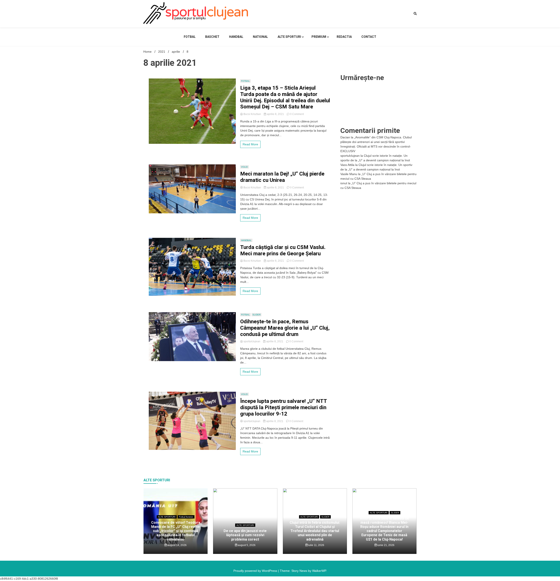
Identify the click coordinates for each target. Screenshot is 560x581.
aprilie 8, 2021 (275, 114)
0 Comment (297, 114)
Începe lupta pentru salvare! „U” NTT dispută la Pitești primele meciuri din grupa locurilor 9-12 (283, 407)
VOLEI (244, 167)
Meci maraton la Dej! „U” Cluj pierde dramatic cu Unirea (282, 177)
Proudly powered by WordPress (255, 570)
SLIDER (256, 314)
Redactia (344, 36)
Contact (368, 36)
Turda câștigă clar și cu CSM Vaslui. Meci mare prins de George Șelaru (283, 250)
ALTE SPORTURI (289, 36)
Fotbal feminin (186, 517)
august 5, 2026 (246, 545)
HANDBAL (236, 36)
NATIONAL (260, 36)
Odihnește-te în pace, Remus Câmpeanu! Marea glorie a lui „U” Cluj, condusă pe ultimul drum (285, 327)
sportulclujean (252, 341)
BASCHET (212, 36)
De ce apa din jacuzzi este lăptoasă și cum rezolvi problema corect (245, 535)
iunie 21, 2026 (385, 545)
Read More (250, 144)
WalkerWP (319, 570)
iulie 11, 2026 (316, 545)
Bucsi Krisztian (252, 114)
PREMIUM (319, 36)
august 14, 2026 (177, 545)
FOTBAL (190, 36)
